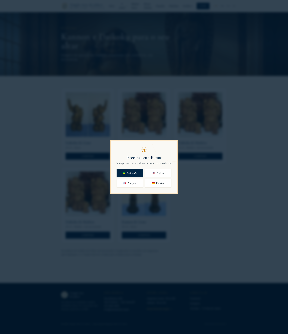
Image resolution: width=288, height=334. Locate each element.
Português (130, 173)
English (158, 173)
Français (129, 183)
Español (158, 183)
